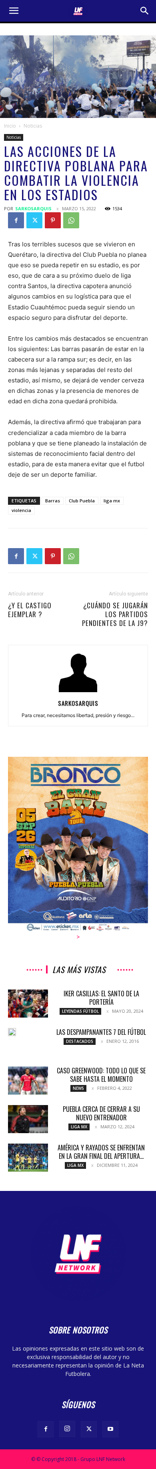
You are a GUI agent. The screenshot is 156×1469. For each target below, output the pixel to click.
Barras (52, 501)
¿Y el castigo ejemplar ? (30, 610)
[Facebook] (16, 220)
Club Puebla (82, 501)
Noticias (33, 125)
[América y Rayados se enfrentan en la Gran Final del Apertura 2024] (28, 1158)
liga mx (112, 501)
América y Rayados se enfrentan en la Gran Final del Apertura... (101, 1152)
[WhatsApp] (71, 220)
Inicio (10, 125)
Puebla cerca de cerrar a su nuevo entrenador (101, 1113)
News (78, 1088)
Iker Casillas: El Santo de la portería (101, 998)
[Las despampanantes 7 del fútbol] (12, 1032)
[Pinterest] (53, 220)
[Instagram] (67, 1429)
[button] (13, 11)
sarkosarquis (33, 208)
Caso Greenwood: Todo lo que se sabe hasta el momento (101, 1075)
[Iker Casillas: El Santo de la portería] (28, 1003)
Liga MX (79, 1127)
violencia (21, 510)
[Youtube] (110, 1429)
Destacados (79, 1041)
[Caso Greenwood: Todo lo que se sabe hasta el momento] (28, 1081)
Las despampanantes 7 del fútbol (101, 1032)
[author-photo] (78, 692)
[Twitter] (34, 220)
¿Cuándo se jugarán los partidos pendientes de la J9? (115, 614)
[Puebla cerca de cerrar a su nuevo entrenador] (28, 1119)
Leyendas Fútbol (80, 1011)
